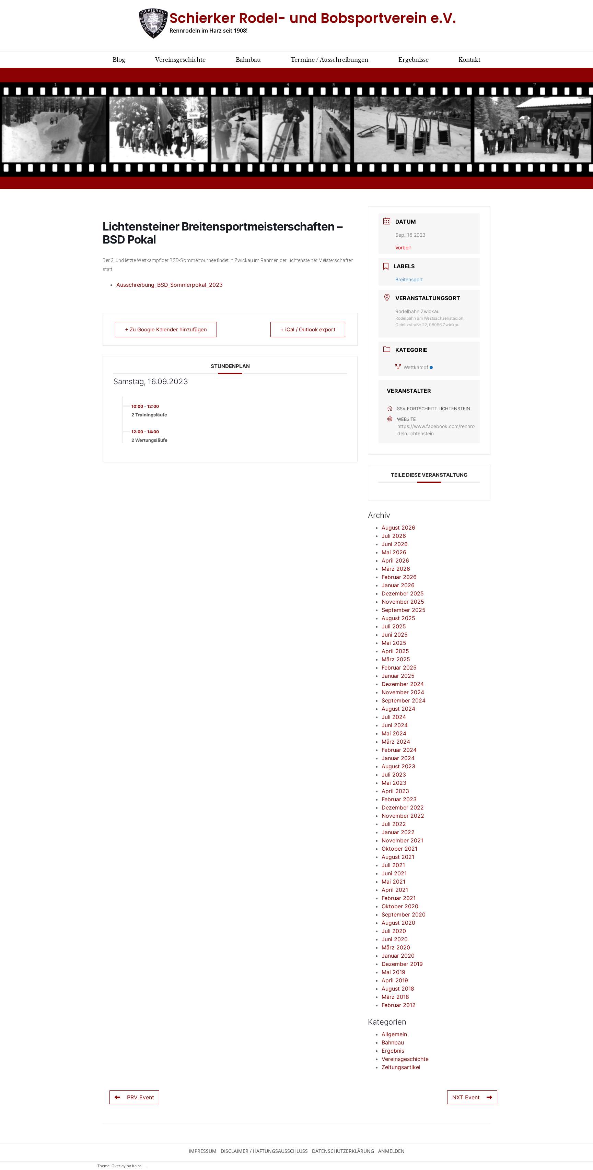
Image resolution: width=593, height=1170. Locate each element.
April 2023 (395, 791)
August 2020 (398, 922)
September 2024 (404, 700)
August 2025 (398, 618)
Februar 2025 (399, 667)
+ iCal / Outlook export (307, 329)
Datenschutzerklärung (343, 1151)
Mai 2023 (394, 782)
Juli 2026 (394, 535)
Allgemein (394, 1034)
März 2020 (396, 947)
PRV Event (140, 1097)
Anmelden (391, 1151)
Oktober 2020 (400, 906)
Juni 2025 (395, 634)
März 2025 (396, 659)
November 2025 (403, 601)
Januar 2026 (398, 585)
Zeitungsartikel (401, 1067)
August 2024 (398, 708)
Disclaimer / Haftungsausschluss (264, 1151)
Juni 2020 (395, 939)
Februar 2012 (399, 1005)
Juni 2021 (394, 873)
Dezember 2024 (403, 684)
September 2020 (404, 914)
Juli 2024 (394, 716)
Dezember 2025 (403, 593)
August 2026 (398, 527)
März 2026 (396, 568)
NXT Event (466, 1097)
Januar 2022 (398, 832)
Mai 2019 (393, 972)
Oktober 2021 (399, 848)
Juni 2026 (395, 544)
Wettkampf (416, 367)
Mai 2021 (393, 881)
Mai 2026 (394, 552)
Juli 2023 (394, 774)
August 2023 (398, 766)
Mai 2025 (394, 642)
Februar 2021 (399, 898)
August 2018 (398, 988)
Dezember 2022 (403, 807)
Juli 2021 (393, 865)
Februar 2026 (399, 577)
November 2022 (403, 815)
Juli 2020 (394, 930)
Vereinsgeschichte (405, 1058)
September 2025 (404, 609)
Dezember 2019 (402, 963)
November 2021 (402, 840)
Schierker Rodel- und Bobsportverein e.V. (313, 18)
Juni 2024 (395, 725)
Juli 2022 (394, 823)
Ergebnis (393, 1050)
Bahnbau (393, 1042)
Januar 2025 (398, 675)
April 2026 (395, 560)
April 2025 (395, 651)
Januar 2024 (398, 758)
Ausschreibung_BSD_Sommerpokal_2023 (169, 284)
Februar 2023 (399, 799)
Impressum (203, 1151)
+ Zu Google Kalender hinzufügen (166, 329)
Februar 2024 (399, 749)
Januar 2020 (398, 955)
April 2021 (395, 889)
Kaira (136, 1165)
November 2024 (403, 692)
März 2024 (396, 741)
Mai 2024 (394, 733)
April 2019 (395, 980)
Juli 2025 (394, 626)
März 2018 (395, 996)
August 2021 (398, 856)
